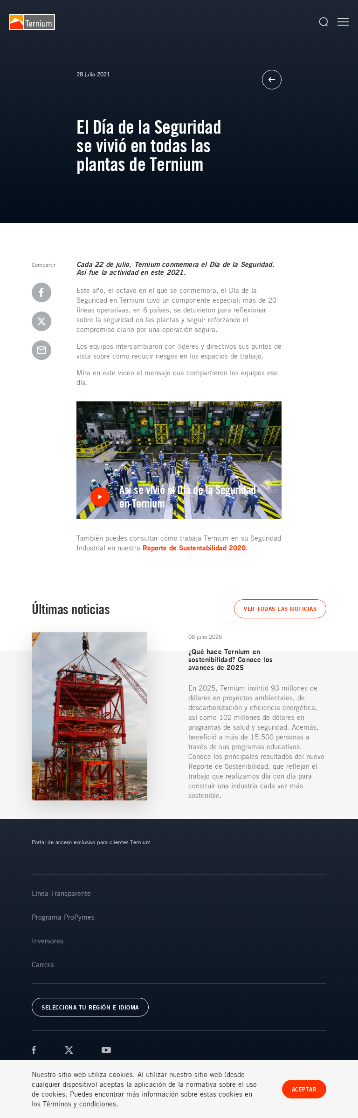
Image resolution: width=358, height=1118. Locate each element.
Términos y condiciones (79, 1103)
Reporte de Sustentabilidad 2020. (196, 547)
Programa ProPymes (63, 917)
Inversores (47, 940)
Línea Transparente (61, 893)
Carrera (43, 964)
